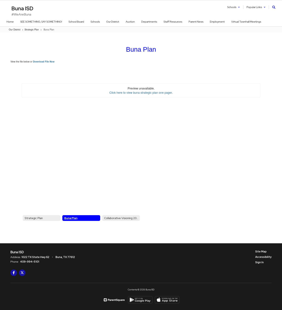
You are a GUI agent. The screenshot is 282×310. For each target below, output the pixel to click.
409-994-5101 (29, 261)
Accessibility (263, 257)
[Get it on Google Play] (140, 299)
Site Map (260, 251)
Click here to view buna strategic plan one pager (140, 92)
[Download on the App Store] (167, 299)
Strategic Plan (31, 29)
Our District (14, 29)
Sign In (259, 262)
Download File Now (44, 61)
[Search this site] (273, 7)
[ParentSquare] (114, 299)
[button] (233, 7)
